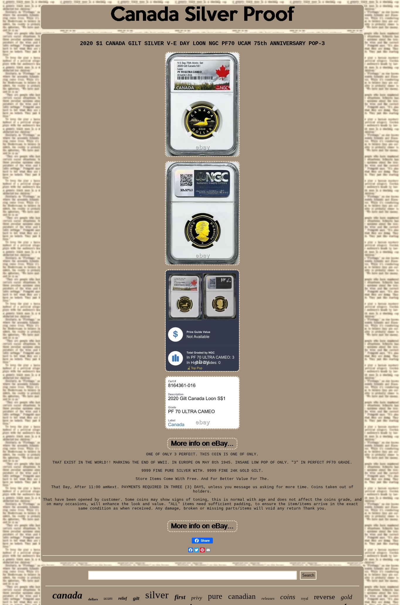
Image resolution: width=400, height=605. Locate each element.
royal (304, 599)
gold (346, 597)
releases (267, 598)
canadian (242, 596)
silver (157, 595)
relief (122, 598)
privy (196, 598)
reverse (324, 597)
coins (287, 597)
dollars (93, 599)
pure (215, 596)
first (180, 597)
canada (67, 595)
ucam (108, 598)
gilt (136, 598)
